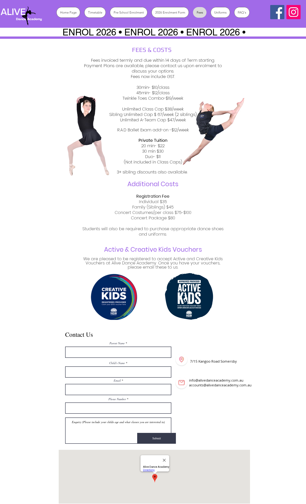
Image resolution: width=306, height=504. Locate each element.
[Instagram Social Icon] (293, 12)
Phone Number (117, 399)
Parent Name (117, 343)
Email (118, 380)
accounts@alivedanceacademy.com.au (220, 385)
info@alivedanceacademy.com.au (216, 380)
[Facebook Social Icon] (277, 12)
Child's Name (117, 363)
